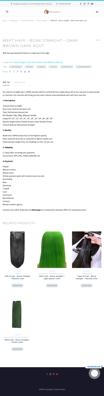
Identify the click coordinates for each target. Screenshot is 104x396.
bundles (41, 67)
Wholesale (14, 20)
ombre (53, 67)
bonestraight (16, 67)
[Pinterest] (88, 4)
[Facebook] (81, 4)
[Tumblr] (21, 71)
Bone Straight (42, 20)
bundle (29, 67)
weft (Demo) (67, 67)
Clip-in (17, 273)
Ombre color (41, 62)
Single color (62, 273)
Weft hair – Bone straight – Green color (17, 341)
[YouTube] (92, 4)
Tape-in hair (86, 273)
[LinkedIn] (25, 71)
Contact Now (17, 285)
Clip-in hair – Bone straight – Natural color (17, 277)
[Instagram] (84, 4)
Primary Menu (97, 12)
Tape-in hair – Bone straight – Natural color (87, 277)
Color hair (31, 62)
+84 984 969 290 (65, 4)
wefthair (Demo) (83, 67)
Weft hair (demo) (27, 20)
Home (5, 20)
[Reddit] (29, 71)
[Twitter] (14, 71)
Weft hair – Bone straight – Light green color (52, 277)
